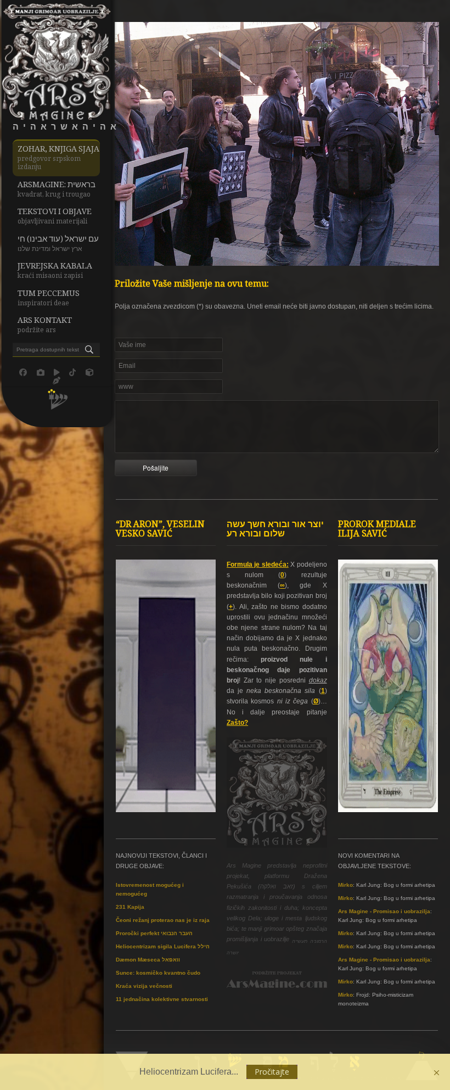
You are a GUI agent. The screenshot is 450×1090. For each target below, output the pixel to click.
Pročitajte (272, 1071)
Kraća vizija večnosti (144, 986)
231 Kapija (130, 907)
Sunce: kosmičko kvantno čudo (158, 973)
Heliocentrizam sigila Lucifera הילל (163, 946)
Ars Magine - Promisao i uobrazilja (384, 911)
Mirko (345, 885)
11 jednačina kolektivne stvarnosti (162, 999)
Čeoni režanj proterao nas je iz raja (163, 920)
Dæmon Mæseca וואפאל (148, 960)
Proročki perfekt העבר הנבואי (154, 933)
